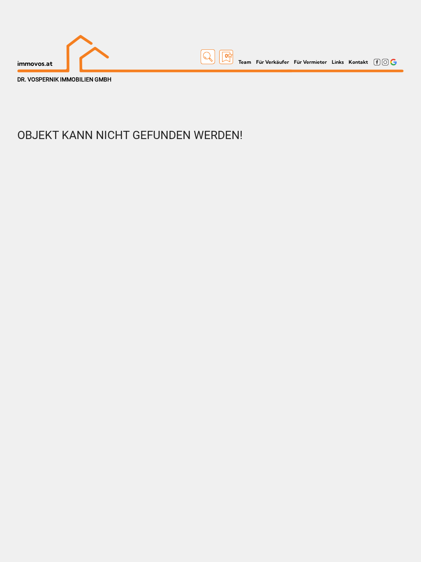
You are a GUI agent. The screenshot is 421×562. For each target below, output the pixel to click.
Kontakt (358, 62)
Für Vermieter (310, 62)
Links (338, 62)
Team (244, 62)
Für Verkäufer (272, 62)
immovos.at (35, 63)
